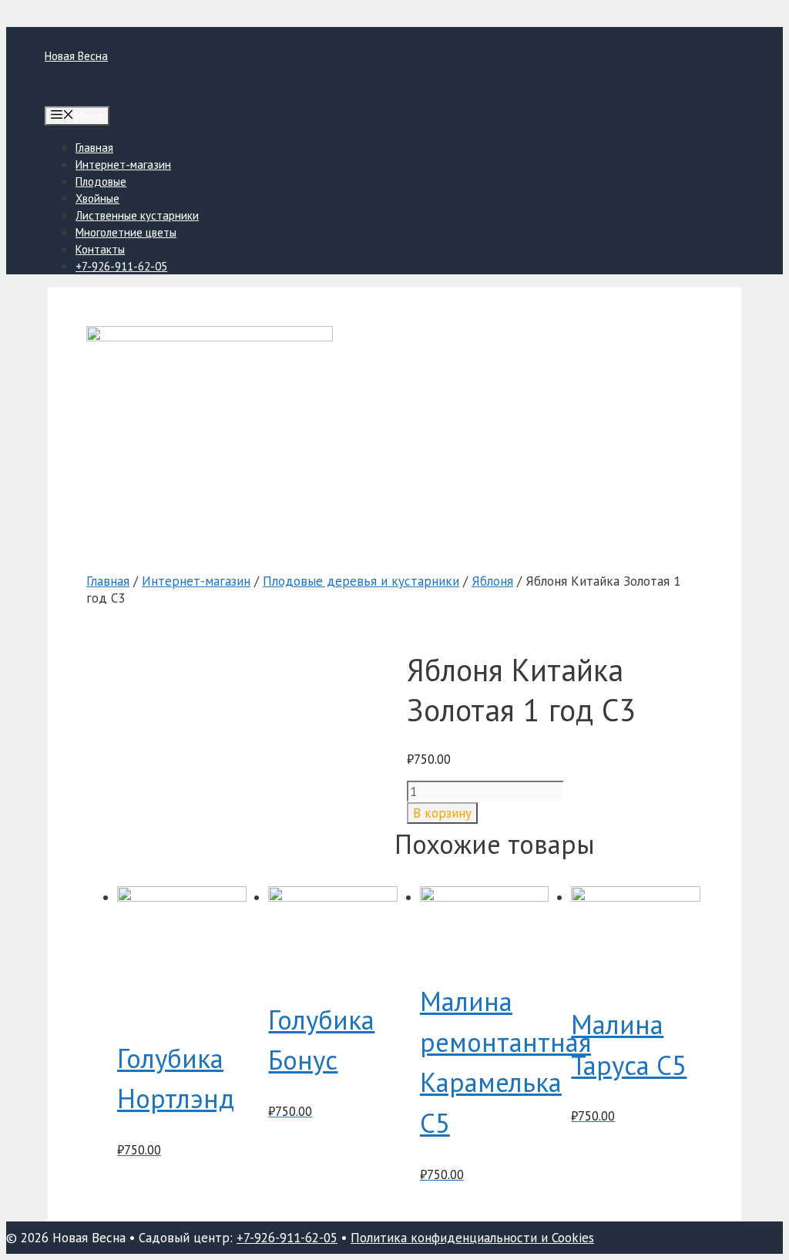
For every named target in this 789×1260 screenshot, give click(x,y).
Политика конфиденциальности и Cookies (472, 1237)
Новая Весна (76, 56)
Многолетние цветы (126, 232)
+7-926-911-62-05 (121, 266)
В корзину (442, 813)
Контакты (100, 249)
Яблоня (492, 581)
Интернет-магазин (123, 164)
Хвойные (97, 198)
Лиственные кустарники (137, 215)
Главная (94, 147)
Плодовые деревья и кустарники (361, 581)
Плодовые (101, 181)
